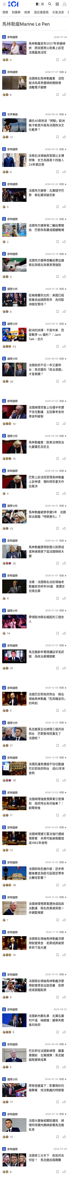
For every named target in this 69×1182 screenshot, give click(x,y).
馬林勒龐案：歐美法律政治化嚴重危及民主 (46, 444)
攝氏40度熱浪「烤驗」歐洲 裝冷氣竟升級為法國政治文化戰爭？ (48, 125)
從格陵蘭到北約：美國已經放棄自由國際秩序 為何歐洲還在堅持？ (46, 299)
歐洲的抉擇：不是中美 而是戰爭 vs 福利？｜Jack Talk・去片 (46, 334)
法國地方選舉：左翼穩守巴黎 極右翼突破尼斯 (46, 193)
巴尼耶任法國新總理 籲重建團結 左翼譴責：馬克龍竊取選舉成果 (46, 1055)
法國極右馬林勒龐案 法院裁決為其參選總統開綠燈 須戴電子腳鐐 (46, 82)
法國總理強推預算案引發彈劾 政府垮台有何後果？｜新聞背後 (46, 803)
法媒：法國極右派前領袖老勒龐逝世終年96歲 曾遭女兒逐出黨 (47, 586)
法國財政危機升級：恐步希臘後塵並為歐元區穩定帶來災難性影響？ (46, 873)
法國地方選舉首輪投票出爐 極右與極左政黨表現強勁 (48, 262)
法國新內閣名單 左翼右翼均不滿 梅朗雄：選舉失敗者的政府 (46, 1020)
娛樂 (27, 12)
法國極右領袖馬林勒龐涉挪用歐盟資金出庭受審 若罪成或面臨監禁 (46, 985)
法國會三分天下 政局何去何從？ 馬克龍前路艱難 (46, 1158)
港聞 (5, 12)
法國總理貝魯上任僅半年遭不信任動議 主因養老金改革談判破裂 (46, 412)
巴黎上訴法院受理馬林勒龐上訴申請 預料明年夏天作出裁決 (46, 481)
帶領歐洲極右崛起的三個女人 (46, 619)
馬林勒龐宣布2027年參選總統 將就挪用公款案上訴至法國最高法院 (47, 48)
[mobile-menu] (4, 4)
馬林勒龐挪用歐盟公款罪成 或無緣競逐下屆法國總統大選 (48, 551)
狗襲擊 (16, 12)
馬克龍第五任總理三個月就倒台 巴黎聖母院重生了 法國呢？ (46, 733)
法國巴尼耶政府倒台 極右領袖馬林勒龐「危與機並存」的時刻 (47, 698)
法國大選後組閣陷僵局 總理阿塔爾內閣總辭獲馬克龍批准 (46, 1125)
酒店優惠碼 (41, 12)
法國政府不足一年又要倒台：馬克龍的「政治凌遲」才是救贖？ (46, 369)
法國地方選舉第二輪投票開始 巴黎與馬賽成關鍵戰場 (46, 228)
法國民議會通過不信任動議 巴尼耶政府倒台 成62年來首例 (48, 768)
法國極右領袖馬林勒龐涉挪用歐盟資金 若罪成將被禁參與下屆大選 (46, 943)
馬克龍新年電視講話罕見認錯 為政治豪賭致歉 (46, 654)
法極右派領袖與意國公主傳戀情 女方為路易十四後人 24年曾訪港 (48, 160)
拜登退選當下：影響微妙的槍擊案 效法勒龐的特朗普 (46, 1088)
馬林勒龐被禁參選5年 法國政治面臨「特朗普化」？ (47, 514)
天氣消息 (58, 12)
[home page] (13, 4)
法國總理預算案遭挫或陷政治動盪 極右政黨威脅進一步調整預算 (46, 908)
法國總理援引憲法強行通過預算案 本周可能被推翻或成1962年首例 (46, 838)
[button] (57, 59)
